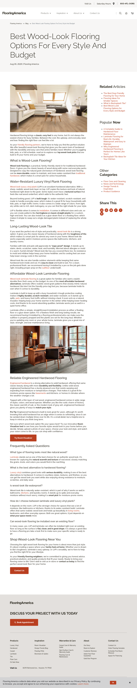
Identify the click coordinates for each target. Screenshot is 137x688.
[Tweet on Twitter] (120, 210)
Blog (26, 23)
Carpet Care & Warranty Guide (67, 646)
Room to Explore (89, 648)
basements (41, 393)
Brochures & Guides (41, 654)
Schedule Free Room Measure (115, 652)
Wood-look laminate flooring (23, 279)
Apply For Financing (115, 656)
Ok (113, 683)
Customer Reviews (90, 651)
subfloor (46, 268)
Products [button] (45, 13)
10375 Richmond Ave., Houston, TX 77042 (37, 668)
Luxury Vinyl (14, 645)
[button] (120, 13)
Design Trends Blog (41, 648)
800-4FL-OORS (127, 3)
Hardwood (13, 648)
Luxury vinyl (16, 472)
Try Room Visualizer (23, 438)
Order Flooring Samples (116, 648)
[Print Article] (106, 210)
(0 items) (132, 13)
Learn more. (83, 684)
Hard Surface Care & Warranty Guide (66, 651)
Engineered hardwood (20, 383)
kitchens (25, 493)
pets (18, 298)
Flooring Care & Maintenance (64, 656)
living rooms (73, 511)
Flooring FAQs (39, 651)
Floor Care (13, 659)
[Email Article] (101, 210)
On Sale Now (14, 662)
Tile (11, 656)
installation (44, 210)
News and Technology (113, 184)
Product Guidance (111, 191)
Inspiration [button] (61, 13)
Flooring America (16, 23)
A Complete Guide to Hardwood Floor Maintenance (112, 131)
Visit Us (88, 4)
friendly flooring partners (29, 145)
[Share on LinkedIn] (101, 214)
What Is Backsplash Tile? (114, 103)
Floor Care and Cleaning (114, 181)
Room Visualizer (40, 645)
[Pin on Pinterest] (111, 210)
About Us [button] (78, 13)
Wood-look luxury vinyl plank (23, 187)
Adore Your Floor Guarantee (89, 655)
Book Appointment (25, 622)
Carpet (12, 651)
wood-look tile (64, 231)
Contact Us (95, 13)
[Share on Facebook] (116, 210)
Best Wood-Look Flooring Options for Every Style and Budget (114, 108)
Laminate (14, 457)
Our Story (87, 645)
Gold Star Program (90, 658)
